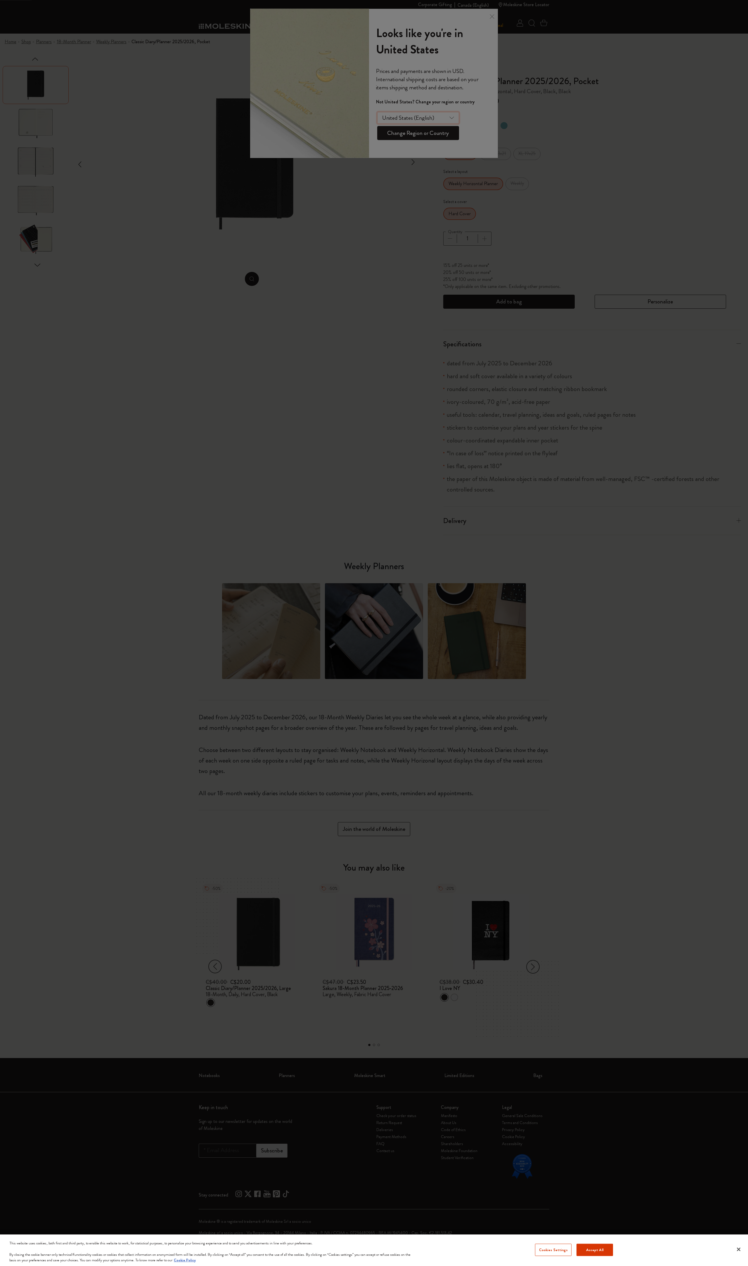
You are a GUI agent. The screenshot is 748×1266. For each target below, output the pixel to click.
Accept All (595, 1250)
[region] (374, 1250)
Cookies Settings (553, 1250)
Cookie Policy (185, 1260)
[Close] (738, 1249)
